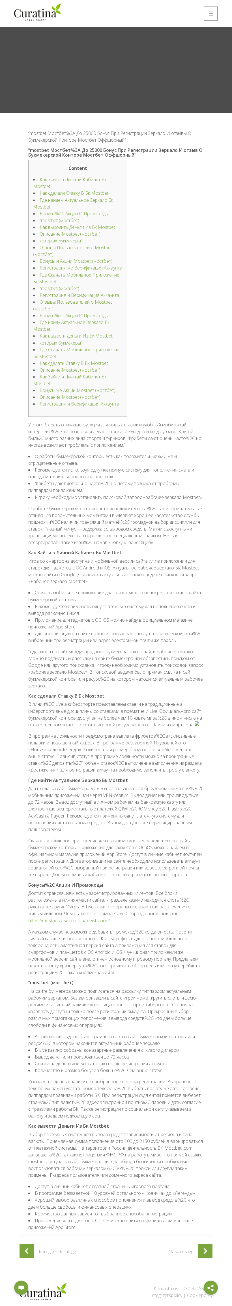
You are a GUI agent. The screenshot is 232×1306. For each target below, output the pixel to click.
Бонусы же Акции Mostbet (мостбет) (77, 390)
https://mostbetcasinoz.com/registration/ (69, 920)
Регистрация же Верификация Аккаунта (81, 268)
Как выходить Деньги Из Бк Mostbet (77, 227)
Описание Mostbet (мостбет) (70, 234)
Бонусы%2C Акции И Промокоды (74, 214)
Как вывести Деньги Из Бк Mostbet (76, 336)
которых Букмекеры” (61, 241)
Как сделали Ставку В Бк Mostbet (74, 193)
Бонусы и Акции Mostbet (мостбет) (76, 261)
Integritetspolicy (166, 1295)
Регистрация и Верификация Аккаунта (79, 295)
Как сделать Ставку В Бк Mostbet (74, 363)
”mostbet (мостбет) (59, 220)
